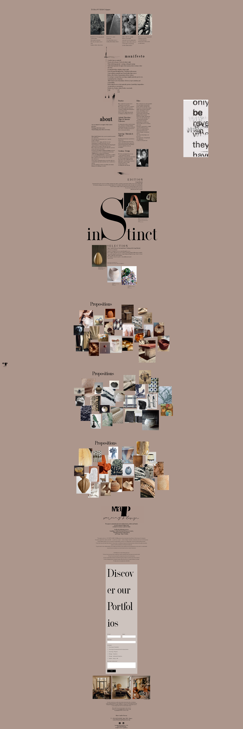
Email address (109, 639)
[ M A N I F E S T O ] (94, 37)
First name (109, 634)
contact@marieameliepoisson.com (121, 720)
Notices (126, 727)
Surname (123, 634)
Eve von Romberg (117, 710)
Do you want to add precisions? (112, 661)
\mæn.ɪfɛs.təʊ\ (101, 37)
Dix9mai (121, 709)
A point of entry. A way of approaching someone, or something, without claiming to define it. (112, 40)
